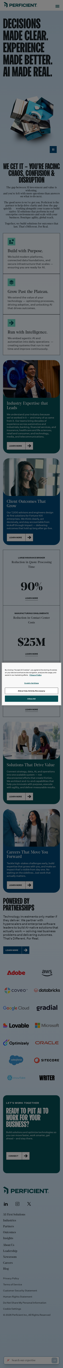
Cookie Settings (31, 683)
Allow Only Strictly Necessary (31, 691)
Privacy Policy (36, 675)
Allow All (31, 698)
